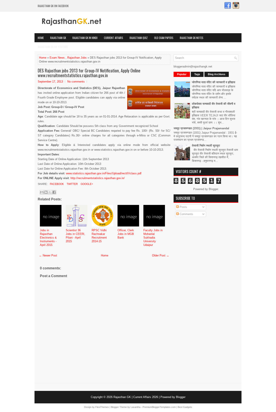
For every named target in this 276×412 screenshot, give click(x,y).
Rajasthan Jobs (77, 57)
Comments (186, 214)
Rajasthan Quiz (139, 38)
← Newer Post (48, 255)
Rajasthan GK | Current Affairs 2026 (135, 397)
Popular (182, 74)
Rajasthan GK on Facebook (53, 6)
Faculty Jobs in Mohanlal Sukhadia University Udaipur (153, 238)
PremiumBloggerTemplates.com (159, 407)
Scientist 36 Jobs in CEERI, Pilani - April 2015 (75, 236)
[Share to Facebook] (54, 192)
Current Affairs (113, 38)
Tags (197, 74)
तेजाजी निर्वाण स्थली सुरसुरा (206, 145)
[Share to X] (50, 192)
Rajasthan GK (58, 38)
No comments (76, 81)
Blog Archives (216, 74)
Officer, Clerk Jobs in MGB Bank (126, 234)
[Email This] (42, 192)
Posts (183, 207)
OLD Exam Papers (163, 38)
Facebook (56, 184)
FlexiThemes (102, 407)
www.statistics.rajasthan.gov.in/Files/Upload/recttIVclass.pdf (103, 173)
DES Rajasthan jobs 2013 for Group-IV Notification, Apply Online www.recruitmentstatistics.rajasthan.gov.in (89, 73)
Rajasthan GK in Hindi (84, 38)
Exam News (57, 57)
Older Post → (160, 255)
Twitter (72, 184)
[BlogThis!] (46, 192)
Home (41, 38)
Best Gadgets (185, 407)
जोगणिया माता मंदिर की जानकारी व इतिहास (213, 82)
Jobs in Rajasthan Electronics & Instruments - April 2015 (48, 238)
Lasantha (135, 407)
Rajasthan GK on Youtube (53, 47)
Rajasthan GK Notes (191, 38)
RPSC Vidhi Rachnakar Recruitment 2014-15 (99, 236)
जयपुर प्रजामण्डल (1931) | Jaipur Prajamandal (201, 128)
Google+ (86, 184)
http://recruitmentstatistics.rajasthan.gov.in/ (98, 178)
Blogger (213, 189)
